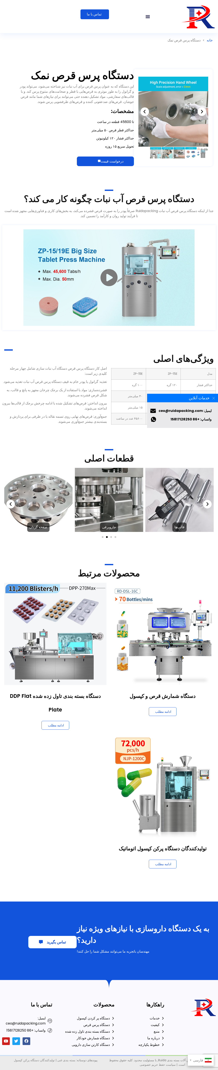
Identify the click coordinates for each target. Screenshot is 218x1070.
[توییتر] (16, 1041)
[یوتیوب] (6, 1041)
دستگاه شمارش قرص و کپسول (163, 696)
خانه (210, 40)
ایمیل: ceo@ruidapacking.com (185, 410)
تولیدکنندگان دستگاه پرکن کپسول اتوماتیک (163, 848)
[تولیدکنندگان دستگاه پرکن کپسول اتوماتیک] (163, 786)
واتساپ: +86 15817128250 (191, 419)
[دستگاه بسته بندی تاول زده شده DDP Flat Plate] (55, 633)
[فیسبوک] (26, 1041)
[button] (147, 16)
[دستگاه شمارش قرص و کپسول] (163, 633)
